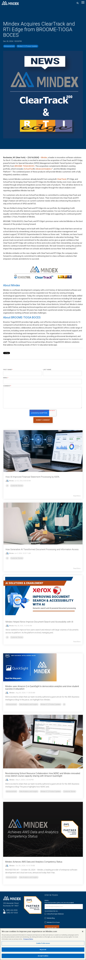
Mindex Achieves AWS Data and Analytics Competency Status (33, 861)
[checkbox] (64, 918)
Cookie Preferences (43, 943)
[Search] (77, 3)
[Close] (82, 931)
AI (7, 486)
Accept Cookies (43, 956)
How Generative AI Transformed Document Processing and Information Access (42, 549)
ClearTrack (61, 179)
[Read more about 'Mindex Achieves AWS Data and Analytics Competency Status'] (43, 829)
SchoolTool (28, 169)
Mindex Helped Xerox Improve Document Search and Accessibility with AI (39, 621)
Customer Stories (17, 486)
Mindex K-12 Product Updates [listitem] (51, 704)
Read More (76, 496)
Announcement (9, 46)
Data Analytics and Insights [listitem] (29, 704)
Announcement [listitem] (11, 704)
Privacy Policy (28, 939)
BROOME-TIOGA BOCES (24, 166)
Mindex (44, 157)
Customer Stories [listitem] (69, 791)
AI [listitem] (64, 704)
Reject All (43, 949)
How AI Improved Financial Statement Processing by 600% (32, 477)
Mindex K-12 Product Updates (27, 46)
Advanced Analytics (43, 169)
